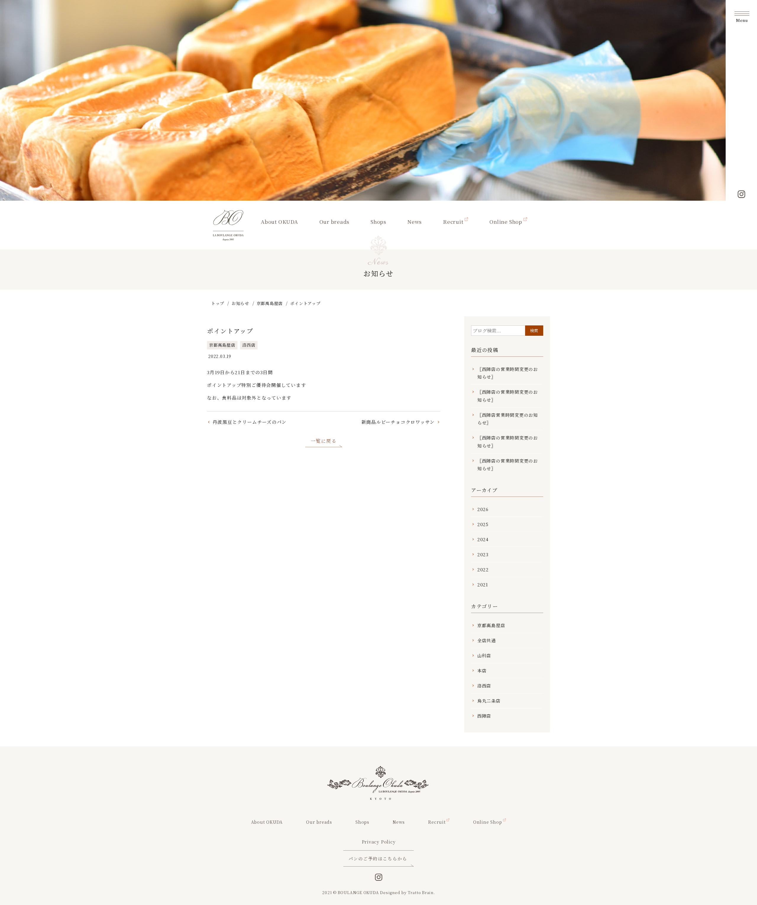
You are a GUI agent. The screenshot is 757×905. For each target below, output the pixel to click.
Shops (378, 221)
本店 (482, 670)
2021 (482, 584)
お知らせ (240, 303)
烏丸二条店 (489, 701)
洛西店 (248, 345)
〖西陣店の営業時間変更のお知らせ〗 (507, 373)
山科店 (484, 655)
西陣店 (484, 716)
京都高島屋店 (270, 303)
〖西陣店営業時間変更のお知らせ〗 (507, 419)
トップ (217, 303)
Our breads (334, 221)
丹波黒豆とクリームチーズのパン (250, 422)
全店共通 (486, 640)
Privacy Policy (379, 841)
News (414, 221)
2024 (483, 539)
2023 (483, 554)
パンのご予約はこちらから (378, 858)
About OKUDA (279, 221)
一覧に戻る (324, 440)
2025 (483, 524)
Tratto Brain (421, 892)
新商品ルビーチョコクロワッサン (398, 422)
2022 (483, 569)
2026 (483, 509)
